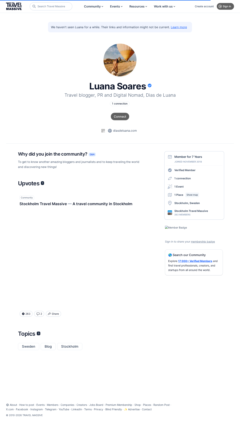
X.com (10, 409)
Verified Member (185, 170)
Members (52, 404)
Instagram (36, 409)
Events (115, 6)
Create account (204, 6)
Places (147, 404)
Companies (67, 404)
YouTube (64, 409)
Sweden (28, 346)
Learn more (179, 27)
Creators (81, 404)
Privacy (98, 409)
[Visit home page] (14, 6)
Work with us (163, 6)
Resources (137, 6)
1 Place (186, 194)
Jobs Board (96, 404)
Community (92, 6)
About (13, 404)
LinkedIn (76, 409)
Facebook (22, 409)
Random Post (161, 404)
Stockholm (69, 346)
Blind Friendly (113, 409)
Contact (147, 409)
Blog (48, 346)
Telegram (50, 409)
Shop (137, 404)
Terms (88, 409)
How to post (26, 404)
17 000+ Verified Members (195, 261)
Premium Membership (119, 404)
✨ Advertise (132, 409)
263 (28, 313)
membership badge (203, 241)
